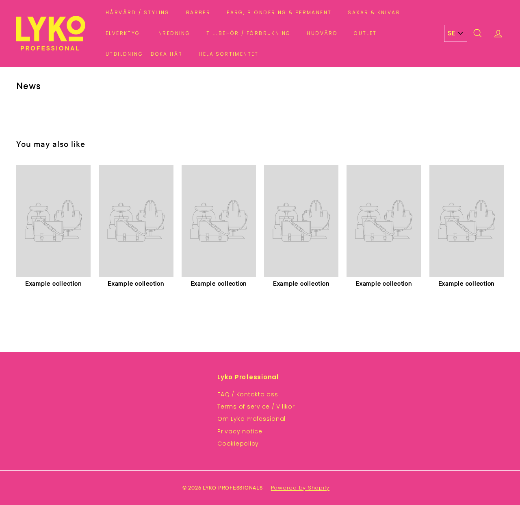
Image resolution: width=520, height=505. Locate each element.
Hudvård (322, 33)
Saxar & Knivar (374, 12)
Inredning (173, 33)
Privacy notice (239, 431)
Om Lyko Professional (251, 419)
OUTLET (365, 33)
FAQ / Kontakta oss (247, 394)
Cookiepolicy (238, 443)
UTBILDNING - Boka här (144, 53)
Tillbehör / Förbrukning (248, 33)
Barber (198, 12)
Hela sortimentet (228, 53)
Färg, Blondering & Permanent (279, 12)
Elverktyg (123, 33)
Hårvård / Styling (138, 12)
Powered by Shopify (300, 488)
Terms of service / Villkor (256, 406)
